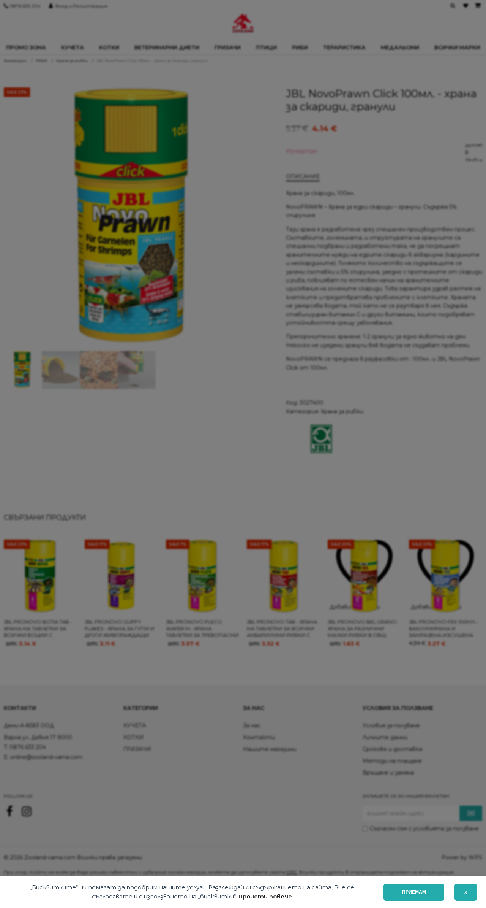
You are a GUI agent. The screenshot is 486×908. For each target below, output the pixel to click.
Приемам (414, 892)
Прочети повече (265, 896)
